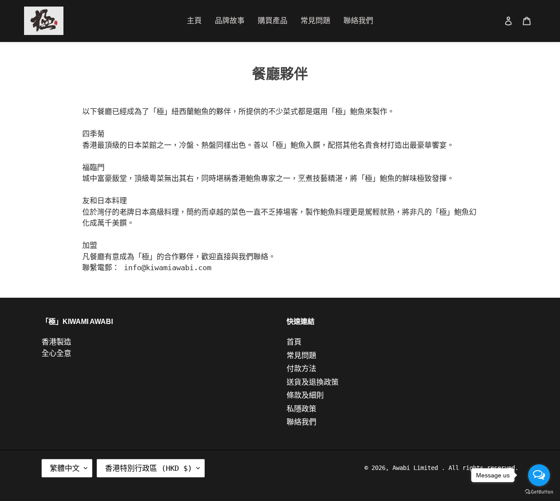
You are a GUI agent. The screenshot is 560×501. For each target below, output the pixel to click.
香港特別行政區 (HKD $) (148, 468)
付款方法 (301, 368)
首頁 (294, 341)
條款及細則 (305, 395)
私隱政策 (301, 408)
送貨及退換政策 (313, 382)
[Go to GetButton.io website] (539, 492)
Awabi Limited (416, 467)
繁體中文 (65, 468)
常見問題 (301, 355)
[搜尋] (496, 20)
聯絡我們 (301, 422)
